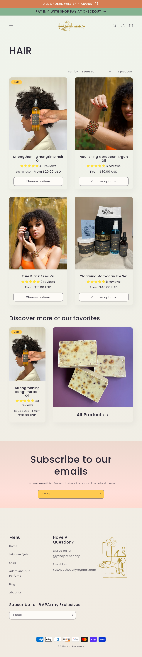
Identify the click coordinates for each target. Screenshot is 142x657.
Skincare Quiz (18, 554)
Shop (12, 563)
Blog (12, 584)
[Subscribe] (100, 494)
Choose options (38, 181)
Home (13, 546)
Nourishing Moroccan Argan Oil (104, 159)
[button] (11, 25)
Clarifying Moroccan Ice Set (104, 276)
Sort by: (73, 71)
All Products (90, 414)
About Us (15, 592)
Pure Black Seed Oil (38, 276)
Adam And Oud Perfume (19, 573)
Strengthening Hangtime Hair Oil (38, 159)
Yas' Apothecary (75, 646)
